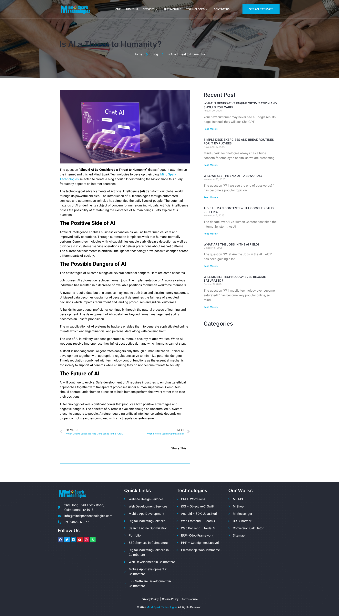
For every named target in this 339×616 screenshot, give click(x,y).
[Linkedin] (73, 539)
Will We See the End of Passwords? (233, 176)
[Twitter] (67, 539)
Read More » (211, 128)
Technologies (195, 9)
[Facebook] (60, 539)
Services (148, 9)
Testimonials (172, 9)
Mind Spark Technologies (162, 607)
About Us (132, 9)
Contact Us (222, 9)
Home (117, 9)
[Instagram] (86, 539)
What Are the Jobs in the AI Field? (231, 244)
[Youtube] (80, 539)
